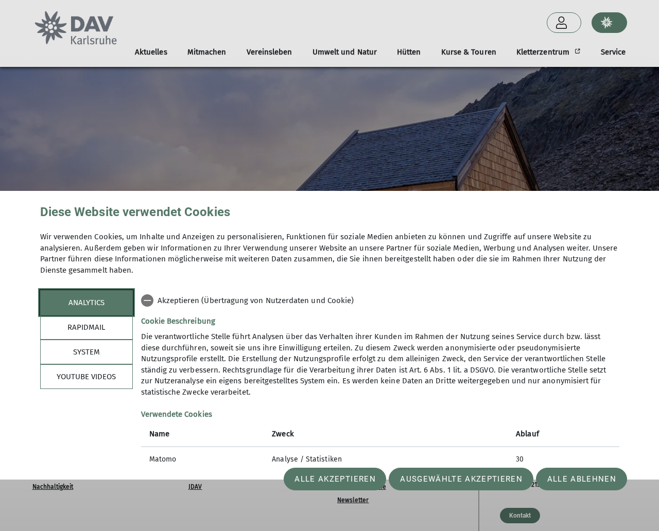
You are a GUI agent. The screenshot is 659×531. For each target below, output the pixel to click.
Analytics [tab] (86, 302)
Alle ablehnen (581, 479)
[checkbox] (380, 300)
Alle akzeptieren (334, 479)
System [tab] (86, 351)
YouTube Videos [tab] (86, 376)
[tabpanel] (380, 380)
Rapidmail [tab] (86, 326)
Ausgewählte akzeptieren (461, 479)
